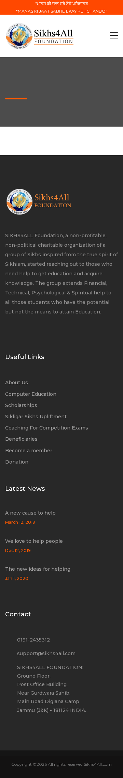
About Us (16, 382)
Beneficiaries (21, 439)
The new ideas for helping (37, 569)
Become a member (28, 451)
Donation (16, 462)
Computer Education (30, 394)
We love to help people (34, 541)
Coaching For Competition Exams (46, 428)
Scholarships (21, 405)
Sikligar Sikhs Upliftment (36, 417)
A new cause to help (30, 513)
